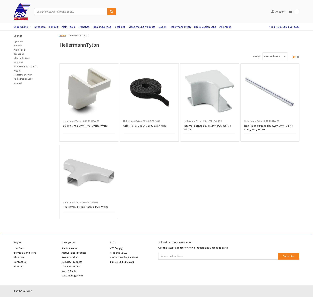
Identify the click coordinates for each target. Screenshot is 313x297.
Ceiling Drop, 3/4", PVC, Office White (85, 125)
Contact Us (20, 261)
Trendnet (83, 26)
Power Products (71, 257)
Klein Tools (68, 26)
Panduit (53, 26)
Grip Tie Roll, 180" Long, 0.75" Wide (145, 125)
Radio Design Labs (205, 26)
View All (18, 83)
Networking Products (74, 252)
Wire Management (72, 275)
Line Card (19, 248)
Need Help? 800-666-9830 (284, 26)
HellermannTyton (180, 26)
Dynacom (40, 26)
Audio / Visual (69, 248)
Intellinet (119, 26)
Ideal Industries (102, 26)
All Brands (225, 26)
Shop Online (21, 26)
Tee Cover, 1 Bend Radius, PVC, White (85, 206)
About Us (19, 257)
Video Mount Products (142, 26)
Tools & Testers (71, 266)
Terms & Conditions (25, 252)
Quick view (88, 92)
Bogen (162, 26)
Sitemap (18, 266)
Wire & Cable (69, 271)
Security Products (72, 261)
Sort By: (257, 56)
